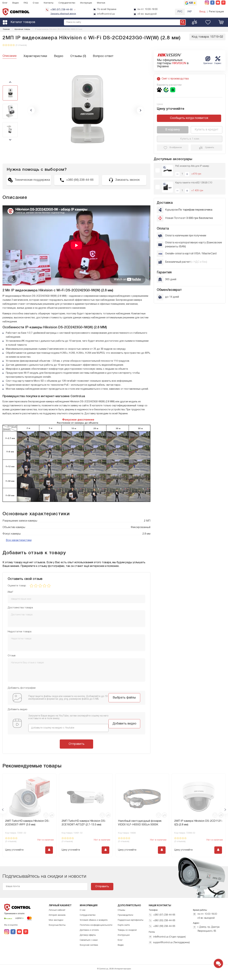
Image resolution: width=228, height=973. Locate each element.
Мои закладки (56, 920)
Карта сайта (124, 925)
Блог (5, 3)
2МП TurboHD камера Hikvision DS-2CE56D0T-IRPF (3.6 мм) (27, 823)
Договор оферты (88, 935)
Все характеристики (19, 540)
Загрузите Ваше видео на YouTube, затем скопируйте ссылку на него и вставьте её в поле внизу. (68, 717)
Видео (15, 3)
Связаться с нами (89, 940)
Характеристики (35, 56)
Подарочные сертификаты (130, 920)
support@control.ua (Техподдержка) (171, 943)
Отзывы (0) (78, 56)
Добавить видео (124, 723)
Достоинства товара (20, 608)
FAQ (26, 3)
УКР (189, 12)
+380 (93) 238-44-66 (164, 921)
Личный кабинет (57, 910)
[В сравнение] (51, 815)
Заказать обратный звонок (63, 14)
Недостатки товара (19, 632)
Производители (125, 915)
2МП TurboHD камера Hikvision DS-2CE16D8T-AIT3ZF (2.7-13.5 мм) (84, 823)
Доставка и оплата (89, 930)
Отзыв (12, 655)
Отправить (76, 744)
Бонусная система (89, 945)
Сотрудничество (66, 3)
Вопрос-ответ (103, 56)
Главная (6, 29)
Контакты (48, 3)
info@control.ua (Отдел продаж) (169, 937)
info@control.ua (106, 14)
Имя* (10, 592)
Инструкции (86, 3)
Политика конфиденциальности (96, 925)
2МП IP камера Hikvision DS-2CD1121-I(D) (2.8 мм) (198, 823)
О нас (36, 3)
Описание (10, 56)
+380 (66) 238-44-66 (164, 926)
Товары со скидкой (127, 930)
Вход (202, 12)
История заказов (57, 915)
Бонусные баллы (57, 925)
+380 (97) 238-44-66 (164, 915)
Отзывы (121, 910)
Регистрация (216, 12)
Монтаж (101, 3)
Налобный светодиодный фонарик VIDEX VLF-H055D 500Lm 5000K (140, 823)
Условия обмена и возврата (93, 920)
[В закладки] (45, 815)
